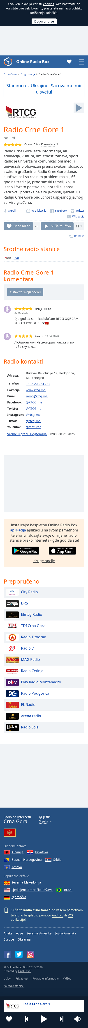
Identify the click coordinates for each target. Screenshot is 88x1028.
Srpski (12, 211)
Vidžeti (67, 978)
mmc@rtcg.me (37, 396)
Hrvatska (41, 852)
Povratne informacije (45, 978)
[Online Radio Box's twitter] (19, 954)
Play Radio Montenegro (41, 682)
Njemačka (19, 897)
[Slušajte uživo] (79, 108)
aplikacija (18, 530)
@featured (33, 427)
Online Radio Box (32, 61)
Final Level (24, 971)
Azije (19, 933)
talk (14, 138)
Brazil (68, 890)
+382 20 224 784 (38, 384)
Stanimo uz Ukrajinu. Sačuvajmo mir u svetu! (44, 88)
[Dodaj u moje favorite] (9, 1019)
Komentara (48, 144)
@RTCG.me (34, 402)
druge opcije (44, 560)
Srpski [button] (43, 821)
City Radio (29, 591)
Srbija (57, 859)
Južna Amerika (65, 933)
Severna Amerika (39, 933)
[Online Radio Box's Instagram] (30, 954)
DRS (24, 603)
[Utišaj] (78, 1019)
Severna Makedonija (26, 882)
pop (6, 138)
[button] (44, 1019)
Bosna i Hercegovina (27, 859)
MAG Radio (30, 659)
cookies (48, 4)
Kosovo (17, 867)
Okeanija (24, 939)
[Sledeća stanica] (61, 1019)
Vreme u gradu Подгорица (27, 434)
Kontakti (79, 236)
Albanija (17, 852)
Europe (9, 939)
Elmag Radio (31, 614)
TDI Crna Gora (33, 625)
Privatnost (22, 978)
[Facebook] (58, 211)
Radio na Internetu (17, 819)
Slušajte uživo (61, 226)
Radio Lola (30, 727)
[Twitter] (77, 211)
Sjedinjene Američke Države (32, 890)
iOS (70, 915)
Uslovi (7, 978)
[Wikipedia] (75, 216)
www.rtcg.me (36, 390)
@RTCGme (33, 408)
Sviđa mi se (22, 226)
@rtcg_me (33, 414)
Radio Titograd (33, 636)
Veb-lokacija (38, 211)
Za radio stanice (14, 986)
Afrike (8, 933)
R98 (16, 258)
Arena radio (31, 715)
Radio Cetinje (32, 670)
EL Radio (28, 704)
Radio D (27, 648)
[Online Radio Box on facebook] (7, 954)
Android (57, 915)
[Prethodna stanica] (26, 1019)
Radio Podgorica (35, 693)
